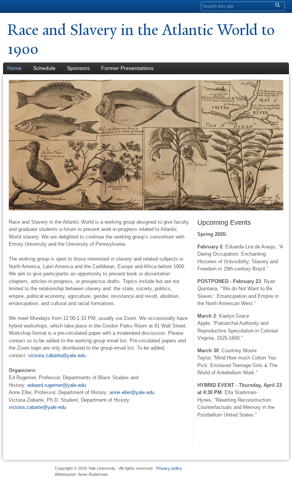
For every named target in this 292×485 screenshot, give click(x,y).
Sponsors (78, 68)
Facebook (226, 471)
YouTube (277, 471)
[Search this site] (275, 5)
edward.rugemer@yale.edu (56, 385)
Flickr (252, 471)
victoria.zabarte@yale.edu (57, 355)
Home (14, 68)
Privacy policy (169, 468)
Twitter (239, 471)
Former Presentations (127, 68)
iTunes (265, 471)
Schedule (44, 68)
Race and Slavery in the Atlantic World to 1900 (141, 39)
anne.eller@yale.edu (132, 392)
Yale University (28, 6)
